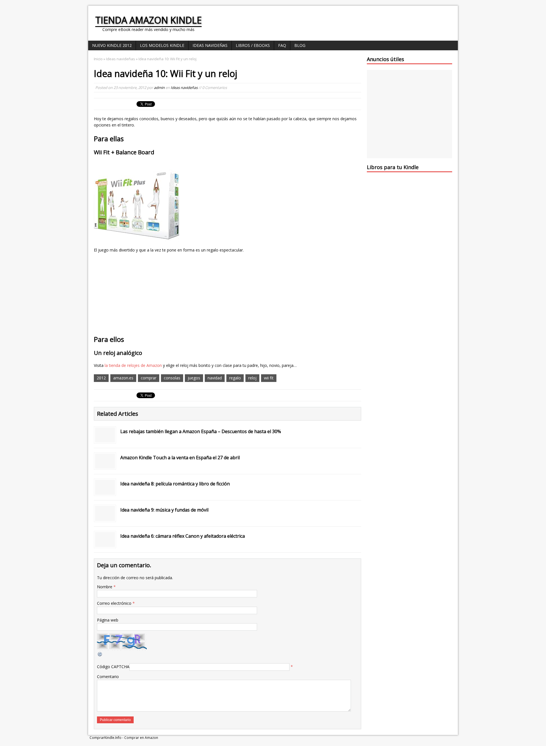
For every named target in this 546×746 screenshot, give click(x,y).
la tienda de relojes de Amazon (133, 365)
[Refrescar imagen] (100, 653)
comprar (148, 378)
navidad (215, 378)
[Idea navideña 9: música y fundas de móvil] (105, 517)
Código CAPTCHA (113, 666)
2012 (101, 378)
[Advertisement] (389, 92)
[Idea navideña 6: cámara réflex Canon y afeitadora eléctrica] (105, 543)
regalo (235, 378)
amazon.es (123, 378)
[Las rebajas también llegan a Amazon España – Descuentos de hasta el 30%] (105, 439)
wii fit (269, 378)
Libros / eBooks (253, 45)
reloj (252, 378)
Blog (299, 45)
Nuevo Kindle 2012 (112, 45)
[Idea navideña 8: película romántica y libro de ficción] (105, 491)
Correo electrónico (115, 603)
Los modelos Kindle (162, 45)
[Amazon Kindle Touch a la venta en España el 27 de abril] (105, 465)
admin (159, 87)
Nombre (105, 586)
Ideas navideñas (210, 45)
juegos (194, 378)
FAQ (282, 45)
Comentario (108, 676)
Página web (107, 620)
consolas (172, 378)
